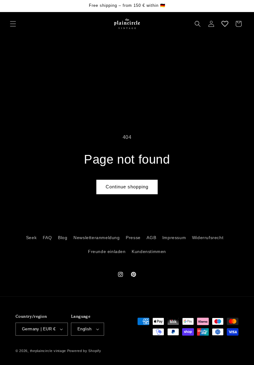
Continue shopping (127, 186)
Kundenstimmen (149, 251)
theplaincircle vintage (48, 351)
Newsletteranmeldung (96, 237)
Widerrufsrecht (207, 237)
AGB (151, 237)
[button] (13, 24)
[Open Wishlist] (225, 24)
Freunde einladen (107, 251)
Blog (62, 237)
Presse (133, 237)
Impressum (174, 237)
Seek (31, 237)
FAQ (47, 237)
